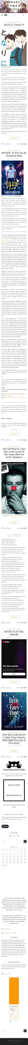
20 (10, 859)
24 (24, 859)
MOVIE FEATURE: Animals (14, 633)
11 (3, 856)
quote (9, 534)
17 (24, 856)
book (9, 150)
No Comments (18, 536)
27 (10, 862)
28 (14, 862)
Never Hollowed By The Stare (14, 5)
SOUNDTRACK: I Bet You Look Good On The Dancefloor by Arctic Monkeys (14, 453)
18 (3, 859)
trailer (9, 629)
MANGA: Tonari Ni (14, 24)
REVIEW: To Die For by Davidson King (14, 154)
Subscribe (5, 826)
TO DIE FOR (14, 429)
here (6, 384)
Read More (14, 138)
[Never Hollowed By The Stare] (6, 15)
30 (21, 862)
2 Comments (18, 158)
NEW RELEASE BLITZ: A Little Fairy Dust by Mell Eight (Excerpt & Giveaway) (14, 738)
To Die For (17, 515)
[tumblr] (14, 1042)
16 (21, 856)
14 (14, 856)
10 (24, 854)
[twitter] (11, 1042)
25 (3, 862)
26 (6, 862)
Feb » (6, 865)
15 (17, 856)
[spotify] (16, 1042)
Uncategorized (16, 22)
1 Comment (17, 27)
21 (14, 859)
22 (17, 859)
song (9, 446)
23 (21, 859)
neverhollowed (7, 144)
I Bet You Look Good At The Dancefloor (15, 394)
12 (6, 856)
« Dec (2, 865)
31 (24, 862)
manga (9, 22)
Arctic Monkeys (7, 395)
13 (10, 856)
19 (6, 859)
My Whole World (5, 238)
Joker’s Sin (20, 236)
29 (17, 862)
